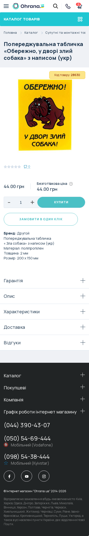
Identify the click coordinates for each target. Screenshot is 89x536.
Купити (61, 202)
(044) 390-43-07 (27, 425)
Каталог (31, 33)
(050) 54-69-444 (27, 438)
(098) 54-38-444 (27, 456)
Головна (10, 33)
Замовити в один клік (41, 219)
